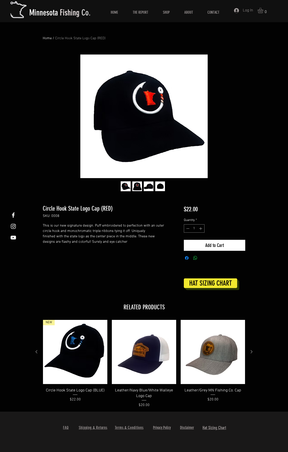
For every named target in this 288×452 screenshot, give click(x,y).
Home (47, 38)
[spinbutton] (194, 228)
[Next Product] (251, 351)
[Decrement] (187, 228)
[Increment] (201, 228)
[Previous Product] (36, 351)
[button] (264, 10)
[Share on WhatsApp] (195, 258)
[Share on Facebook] (186, 258)
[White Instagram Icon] (13, 226)
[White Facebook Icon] (13, 215)
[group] (144, 364)
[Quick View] (144, 352)
